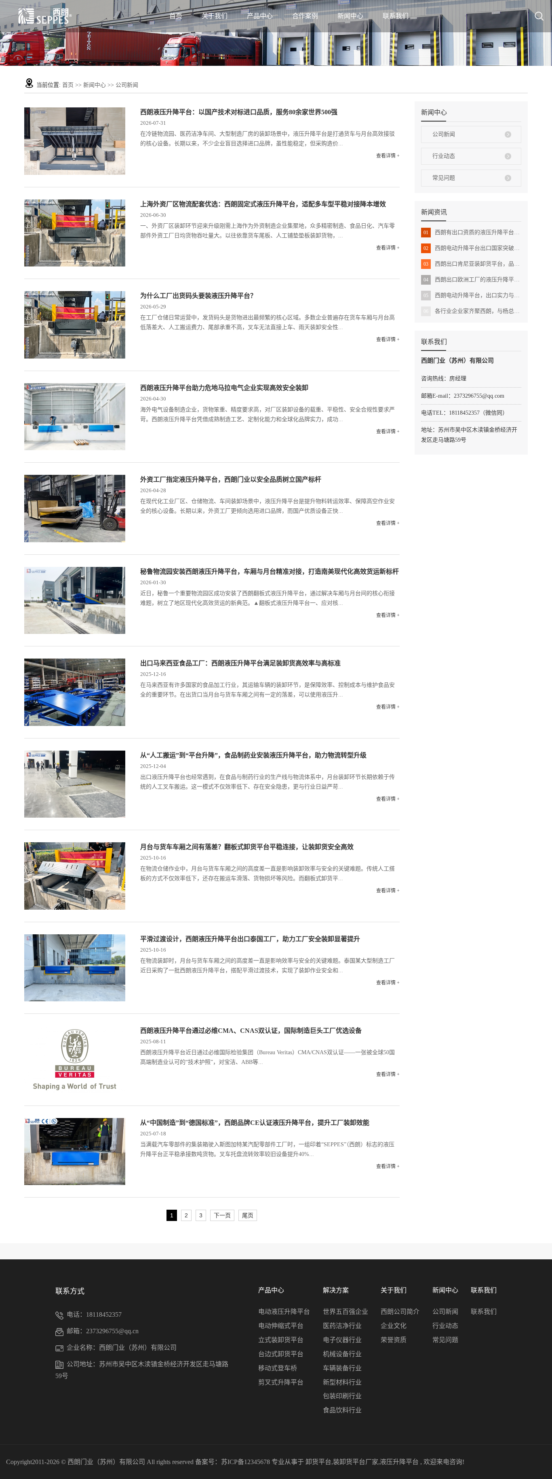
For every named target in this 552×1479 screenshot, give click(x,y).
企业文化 (394, 1325)
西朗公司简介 (400, 1311)
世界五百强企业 (345, 1311)
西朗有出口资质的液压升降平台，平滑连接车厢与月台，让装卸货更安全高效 (472, 232)
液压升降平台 (399, 1461)
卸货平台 (318, 1461)
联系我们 (396, 16)
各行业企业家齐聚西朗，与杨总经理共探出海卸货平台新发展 (472, 311)
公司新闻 (127, 85)
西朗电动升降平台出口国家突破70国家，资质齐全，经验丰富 (472, 248)
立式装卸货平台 (280, 1339)
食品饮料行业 (342, 1410)
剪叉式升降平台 (280, 1382)
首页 (175, 16)
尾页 (247, 1215)
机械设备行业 (342, 1354)
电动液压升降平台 (284, 1311)
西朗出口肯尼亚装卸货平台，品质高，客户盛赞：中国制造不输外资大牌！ (472, 264)
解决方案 (336, 1290)
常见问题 (443, 178)
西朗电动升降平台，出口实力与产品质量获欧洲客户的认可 (472, 295)
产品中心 (260, 16)
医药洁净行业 (342, 1325)
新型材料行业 (342, 1382)
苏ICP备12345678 (245, 1461)
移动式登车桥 (277, 1368)
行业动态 (443, 156)
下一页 (222, 1215)
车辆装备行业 (342, 1368)
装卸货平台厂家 (355, 1461)
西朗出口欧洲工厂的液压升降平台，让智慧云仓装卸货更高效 (472, 280)
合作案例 (305, 16)
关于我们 (215, 16)
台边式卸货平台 (280, 1354)
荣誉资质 (394, 1339)
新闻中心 (350, 16)
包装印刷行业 (342, 1396)
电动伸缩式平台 (280, 1325)
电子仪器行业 (342, 1339)
